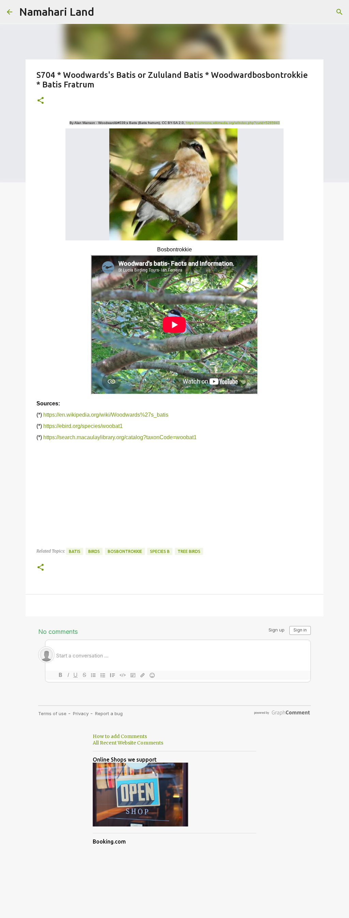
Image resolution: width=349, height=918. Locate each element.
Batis (74, 551)
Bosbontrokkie (125, 551)
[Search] (339, 12)
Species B (160, 551)
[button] (40, 101)
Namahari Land (56, 11)
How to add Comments (120, 736)
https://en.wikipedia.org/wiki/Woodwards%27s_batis (105, 415)
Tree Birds (189, 551)
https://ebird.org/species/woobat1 (83, 426)
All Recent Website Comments (128, 743)
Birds (94, 551)
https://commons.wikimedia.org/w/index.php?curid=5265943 (233, 123)
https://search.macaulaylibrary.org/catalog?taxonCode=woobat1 (120, 437)
